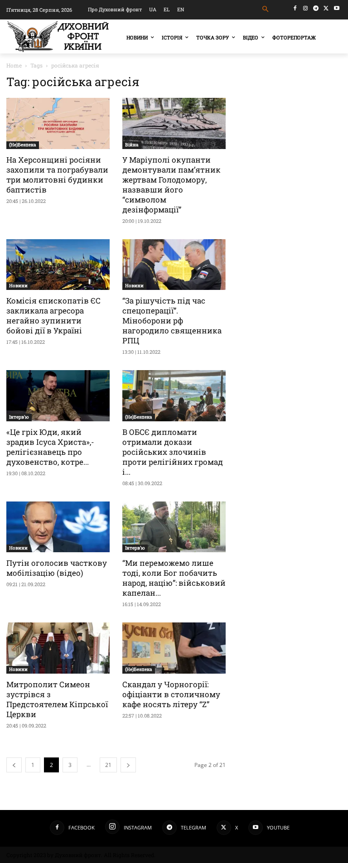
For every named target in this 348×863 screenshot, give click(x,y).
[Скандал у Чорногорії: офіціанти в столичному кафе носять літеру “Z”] (174, 648)
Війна (132, 145)
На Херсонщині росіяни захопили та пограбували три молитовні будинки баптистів (57, 174)
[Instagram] (305, 8)
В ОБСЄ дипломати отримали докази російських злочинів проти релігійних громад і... (172, 452)
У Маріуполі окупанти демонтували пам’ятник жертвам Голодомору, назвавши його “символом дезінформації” (171, 184)
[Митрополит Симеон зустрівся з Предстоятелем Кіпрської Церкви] (58, 648)
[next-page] (128, 764)
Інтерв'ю (19, 417)
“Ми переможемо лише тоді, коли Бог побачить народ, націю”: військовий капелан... (174, 578)
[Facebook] (295, 8)
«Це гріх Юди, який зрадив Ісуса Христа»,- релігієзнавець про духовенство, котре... (50, 447)
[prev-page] (14, 764)
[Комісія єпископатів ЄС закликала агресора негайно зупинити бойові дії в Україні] (58, 264)
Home (14, 65)
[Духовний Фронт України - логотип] (58, 36)
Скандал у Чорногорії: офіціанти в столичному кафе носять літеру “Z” (171, 694)
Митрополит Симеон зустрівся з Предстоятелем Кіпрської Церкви (57, 699)
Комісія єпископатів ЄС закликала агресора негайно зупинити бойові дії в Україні (53, 315)
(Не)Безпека (22, 145)
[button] (265, 9)
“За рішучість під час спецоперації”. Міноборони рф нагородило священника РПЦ (172, 320)
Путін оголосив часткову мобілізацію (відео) (56, 568)
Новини (18, 286)
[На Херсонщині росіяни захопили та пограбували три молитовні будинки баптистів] (58, 123)
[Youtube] (336, 8)
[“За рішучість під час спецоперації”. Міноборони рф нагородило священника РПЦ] (174, 264)
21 (108, 765)
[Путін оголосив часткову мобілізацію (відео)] (58, 527)
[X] (326, 8)
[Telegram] (316, 8)
